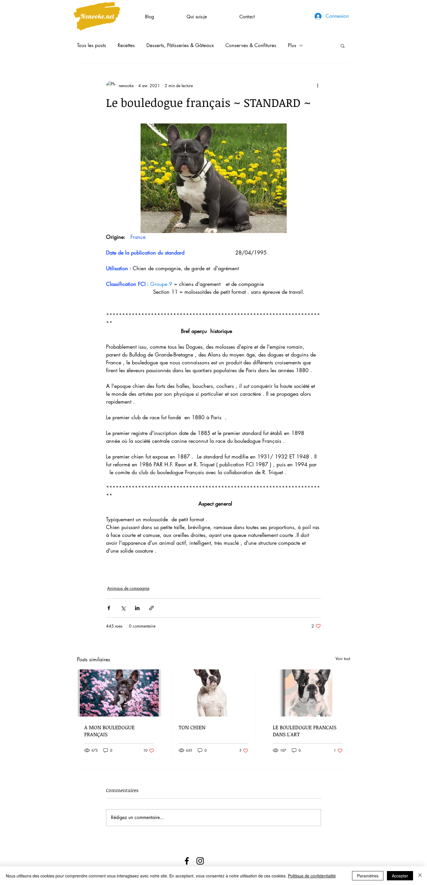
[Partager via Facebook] (109, 608)
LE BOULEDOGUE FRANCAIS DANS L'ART (304, 731)
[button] (342, 45)
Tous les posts (91, 45)
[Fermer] (420, 875)
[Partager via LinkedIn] (137, 608)
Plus (292, 45)
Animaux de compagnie (128, 588)
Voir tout (343, 658)
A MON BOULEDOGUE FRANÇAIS (109, 731)
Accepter (400, 876)
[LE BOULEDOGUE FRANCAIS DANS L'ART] (308, 692)
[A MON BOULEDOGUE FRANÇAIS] (119, 692)
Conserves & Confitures (250, 45)
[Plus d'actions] (317, 85)
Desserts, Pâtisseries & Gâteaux (180, 45)
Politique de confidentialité (312, 876)
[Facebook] (187, 861)
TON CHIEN (192, 727)
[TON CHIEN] (214, 692)
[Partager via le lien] (151, 608)
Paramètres (367, 876)
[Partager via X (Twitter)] (123, 608)
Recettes (126, 45)
